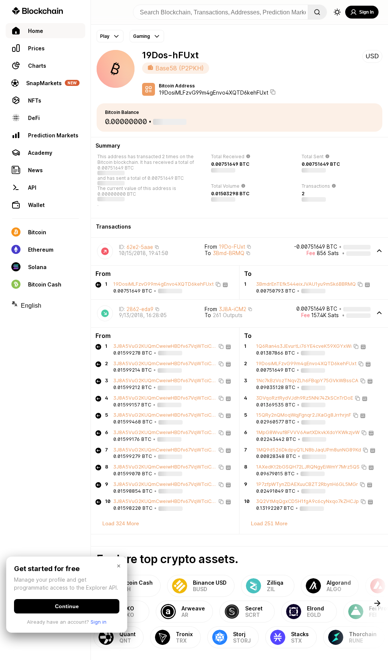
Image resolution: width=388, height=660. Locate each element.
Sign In (366, 12)
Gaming (141, 36)
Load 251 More (269, 523)
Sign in (98, 622)
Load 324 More (120, 523)
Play (105, 36)
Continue (67, 606)
